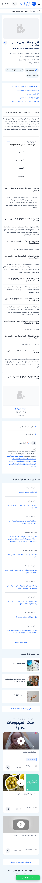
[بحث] (14, 4)
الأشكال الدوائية (33, 101)
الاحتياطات (20, 90)
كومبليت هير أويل (21, 408)
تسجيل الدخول (6, 4)
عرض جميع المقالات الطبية (21, 708)
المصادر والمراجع (26, 427)
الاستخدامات (30, 70)
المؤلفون (29, 434)
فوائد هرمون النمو (18, 663)
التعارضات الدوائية (19, 86)
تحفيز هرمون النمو (18, 695)
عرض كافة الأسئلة (21, 642)
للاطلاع (21, 168)
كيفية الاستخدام (18, 101)
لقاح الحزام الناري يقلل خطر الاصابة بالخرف (15, 680)
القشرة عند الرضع (30, 752)
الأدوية (33, 11)
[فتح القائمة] (38, 4)
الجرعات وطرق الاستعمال (14, 70)
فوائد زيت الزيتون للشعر (27, 794)
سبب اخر (21, 176)
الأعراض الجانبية (32, 76)
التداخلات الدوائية (32, 94)
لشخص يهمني (21, 160)
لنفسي (21, 152)
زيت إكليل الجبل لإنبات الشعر (25, 835)
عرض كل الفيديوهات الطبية (21, 862)
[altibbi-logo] (28, 4)
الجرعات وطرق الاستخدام (29, 98)
